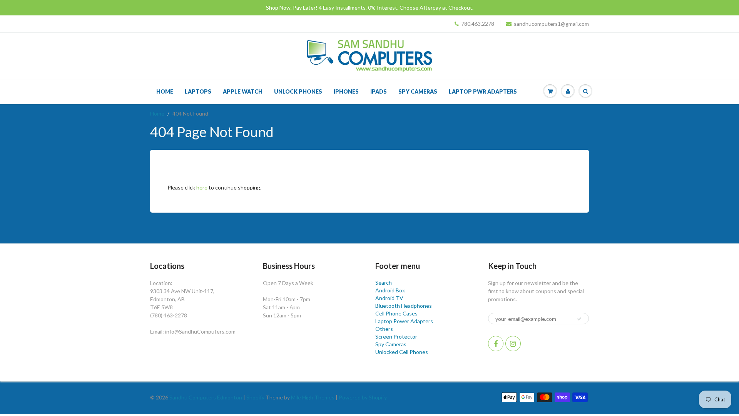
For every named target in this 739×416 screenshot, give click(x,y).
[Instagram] (513, 343)
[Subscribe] (579, 319)
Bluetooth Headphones (403, 305)
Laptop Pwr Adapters (483, 91)
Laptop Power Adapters (404, 321)
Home (164, 91)
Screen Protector (396, 336)
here (201, 187)
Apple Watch (242, 91)
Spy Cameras (417, 91)
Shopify (255, 397)
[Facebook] (495, 343)
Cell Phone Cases (396, 313)
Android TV (389, 298)
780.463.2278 (477, 23)
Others (384, 328)
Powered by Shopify (363, 397)
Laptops (198, 91)
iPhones (346, 91)
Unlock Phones (298, 91)
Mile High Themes (312, 397)
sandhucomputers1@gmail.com (551, 23)
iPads (378, 91)
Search (383, 282)
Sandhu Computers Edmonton (205, 397)
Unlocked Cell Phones (401, 352)
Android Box (390, 290)
